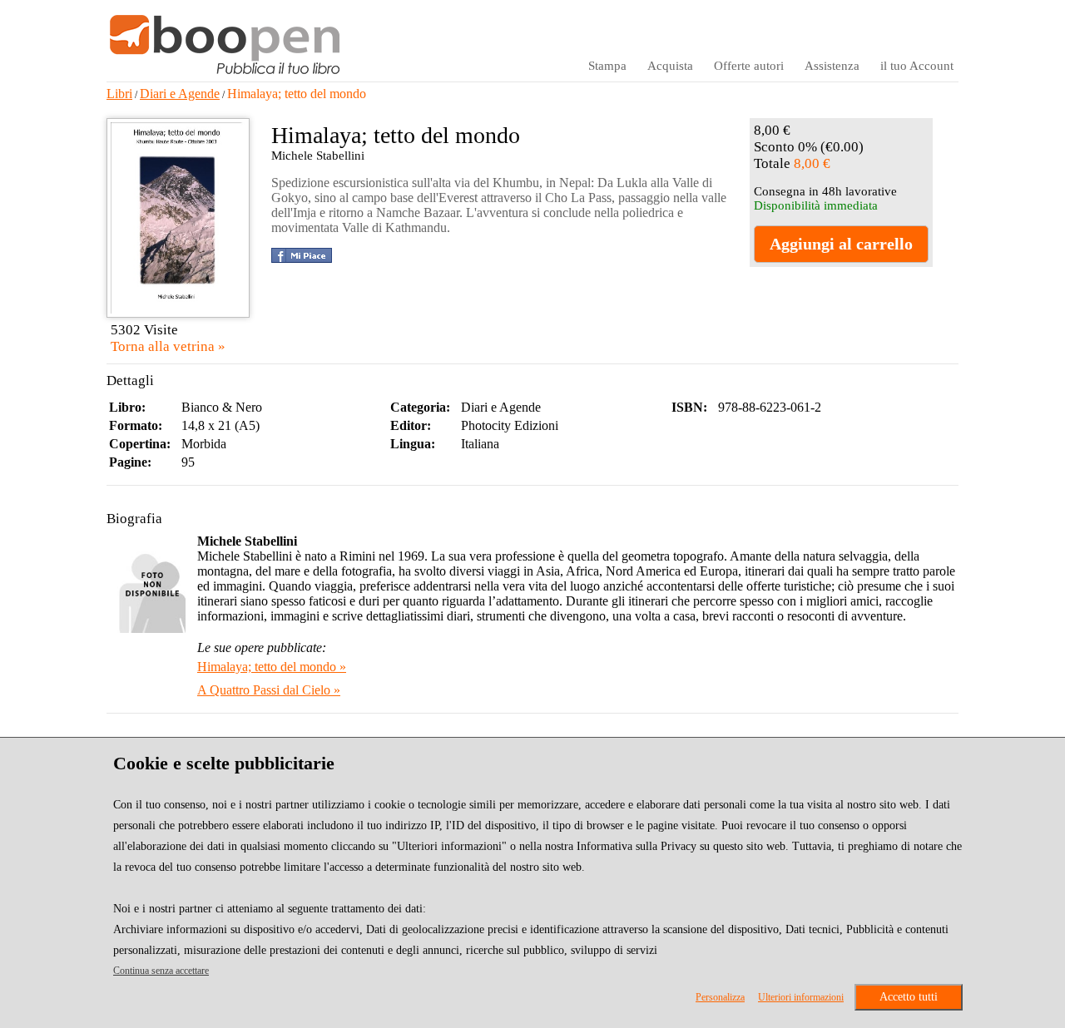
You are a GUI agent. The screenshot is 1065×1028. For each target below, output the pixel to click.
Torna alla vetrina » (168, 346)
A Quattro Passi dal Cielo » (268, 690)
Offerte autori (749, 65)
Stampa (607, 65)
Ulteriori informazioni (801, 997)
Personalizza (720, 997)
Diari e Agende (180, 93)
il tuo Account (917, 65)
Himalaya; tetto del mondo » (271, 667)
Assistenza (832, 65)
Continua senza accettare (161, 970)
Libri (119, 93)
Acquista (670, 65)
